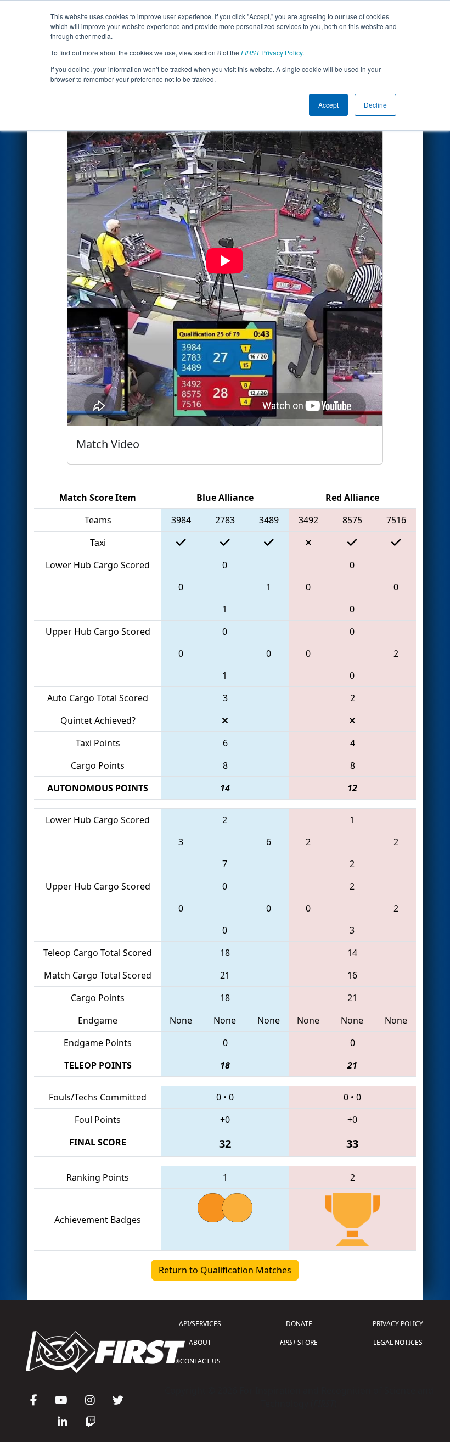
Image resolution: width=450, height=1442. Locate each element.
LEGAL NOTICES (398, 1342)
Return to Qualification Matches (225, 1270)
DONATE (299, 1323)
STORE (299, 1342)
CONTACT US (200, 1361)
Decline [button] (375, 104)
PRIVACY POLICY (398, 1323)
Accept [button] (328, 104)
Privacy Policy (271, 52)
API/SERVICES (200, 1323)
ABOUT (200, 1342)
